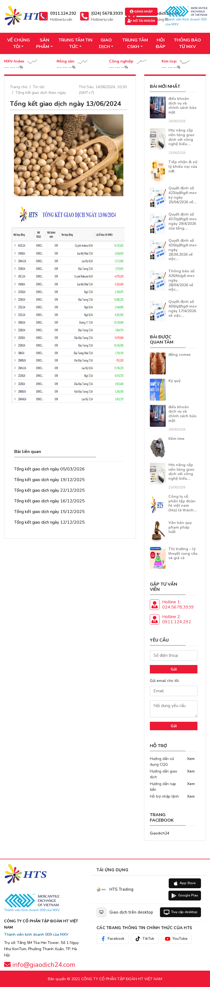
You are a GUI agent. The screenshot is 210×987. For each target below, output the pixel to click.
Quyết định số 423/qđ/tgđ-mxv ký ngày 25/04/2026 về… (182, 195)
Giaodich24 (159, 833)
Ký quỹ (174, 380)
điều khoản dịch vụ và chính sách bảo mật (182, 105)
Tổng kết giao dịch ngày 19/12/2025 (49, 480)
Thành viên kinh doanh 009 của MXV (36, 934)
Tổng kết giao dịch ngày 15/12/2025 (49, 512)
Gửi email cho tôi (164, 680)
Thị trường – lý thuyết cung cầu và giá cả (182, 553)
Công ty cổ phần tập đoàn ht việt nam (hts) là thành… (182, 503)
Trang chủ (18, 87)
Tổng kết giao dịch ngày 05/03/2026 (49, 469)
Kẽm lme (176, 438)
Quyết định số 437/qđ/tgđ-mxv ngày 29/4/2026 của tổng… (182, 221)
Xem (191, 758)
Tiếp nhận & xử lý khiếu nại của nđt (182, 166)
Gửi (174, 669)
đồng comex (179, 354)
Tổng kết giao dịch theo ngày (40, 92)
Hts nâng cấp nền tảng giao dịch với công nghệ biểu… (181, 137)
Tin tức (39, 87)
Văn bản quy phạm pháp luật (180, 527)
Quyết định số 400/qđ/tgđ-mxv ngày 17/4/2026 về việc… (182, 308)
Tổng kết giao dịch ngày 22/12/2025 (49, 490)
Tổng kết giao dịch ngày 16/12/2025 (49, 501)
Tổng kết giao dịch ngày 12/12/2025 (49, 522)
